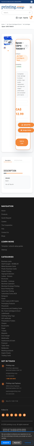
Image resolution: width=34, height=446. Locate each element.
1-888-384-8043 (11, 378)
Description (8, 160)
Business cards (6, 261)
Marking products (7, 350)
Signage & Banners (7, 274)
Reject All (17, 442)
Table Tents (5, 346)
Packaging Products (8, 303)
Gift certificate (6, 318)
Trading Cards (6, 355)
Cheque (3, 323)
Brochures (4, 279)
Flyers (3, 298)
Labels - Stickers (6, 276)
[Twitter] (11, 415)
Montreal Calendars (7, 284)
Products (4, 214)
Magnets (4, 333)
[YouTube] (24, 415)
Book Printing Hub (7, 289)
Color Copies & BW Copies (10, 301)
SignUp (25, 18)
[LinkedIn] (15, 415)
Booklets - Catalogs (7, 281)
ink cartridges (26, 24)
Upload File (27, 125)
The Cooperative (6, 225)
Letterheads (5, 313)
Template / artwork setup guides (12, 246)
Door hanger (5, 336)
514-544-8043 (10, 376)
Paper (3, 328)
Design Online (27, 130)
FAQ (2, 229)
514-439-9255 (10, 394)
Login (20, 18)
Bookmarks (5, 326)
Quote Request (6, 218)
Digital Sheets (6, 353)
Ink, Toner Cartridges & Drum (14, 24)
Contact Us (5, 232)
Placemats (4, 306)
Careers (3, 221)
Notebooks (5, 348)
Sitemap (4, 250)
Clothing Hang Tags (8, 316)
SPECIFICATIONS (18, 160)
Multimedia (5, 338)
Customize (28, 442)
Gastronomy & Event (8, 341)
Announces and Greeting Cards (11, 308)
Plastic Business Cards (9, 269)
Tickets (3, 331)
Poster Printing (6, 271)
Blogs (3, 236)
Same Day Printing (7, 291)
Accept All (6, 442)
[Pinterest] (20, 415)
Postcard (4, 343)
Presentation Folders (8, 321)
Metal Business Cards (8, 266)
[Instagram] (7, 415)
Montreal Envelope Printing (10, 286)
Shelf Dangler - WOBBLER (10, 264)
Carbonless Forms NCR (9, 294)
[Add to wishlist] (26, 46)
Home (3, 24)
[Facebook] (3, 415)
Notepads (4, 296)
